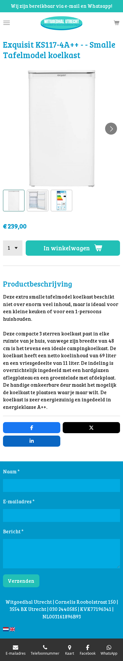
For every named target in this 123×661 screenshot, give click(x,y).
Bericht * (13, 531)
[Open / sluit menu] (6, 22)
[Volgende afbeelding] (111, 129)
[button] (13, 200)
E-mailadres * (19, 501)
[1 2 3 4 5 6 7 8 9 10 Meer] (12, 248)
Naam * (11, 471)
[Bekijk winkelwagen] (116, 22)
